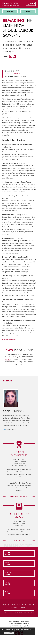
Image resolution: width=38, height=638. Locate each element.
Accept (9, 633)
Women (8, 554)
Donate (10, 11)
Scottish (8, 573)
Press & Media (8, 613)
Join (28, 11)
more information (11, 631)
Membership (23, 607)
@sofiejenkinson (11, 429)
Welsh (8, 583)
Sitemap (26, 627)
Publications (22, 605)
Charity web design (14, 623)
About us (13, 607)
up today (19, 541)
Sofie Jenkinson (13, 74)
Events (32, 605)
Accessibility (18, 627)
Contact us (18, 613)
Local (8, 593)
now (9, 339)
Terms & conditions (15, 625)
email (7, 359)
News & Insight (9, 605)
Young (8, 563)
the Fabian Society (19, 496)
